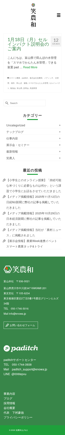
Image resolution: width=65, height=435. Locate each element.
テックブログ (15, 132)
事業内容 (9, 393)
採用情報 (9, 403)
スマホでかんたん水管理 (38, 83)
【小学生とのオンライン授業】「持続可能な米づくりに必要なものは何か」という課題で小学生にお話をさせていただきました (33, 185)
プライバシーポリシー (18, 417)
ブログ (8, 398)
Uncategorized (15, 125)
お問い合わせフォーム (22, 325)
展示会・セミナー (17, 145)
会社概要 (9, 408)
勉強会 (13, 88)
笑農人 (10, 158)
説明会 (26, 88)
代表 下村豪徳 (14, 412)
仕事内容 (12, 138)
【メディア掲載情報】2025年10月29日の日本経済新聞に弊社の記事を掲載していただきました (33, 218)
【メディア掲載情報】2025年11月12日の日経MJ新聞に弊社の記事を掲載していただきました (33, 202)
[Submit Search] (6, 103)
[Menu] (58, 15)
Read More (30, 67)
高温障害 (33, 88)
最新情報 (12, 151)
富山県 (19, 88)
